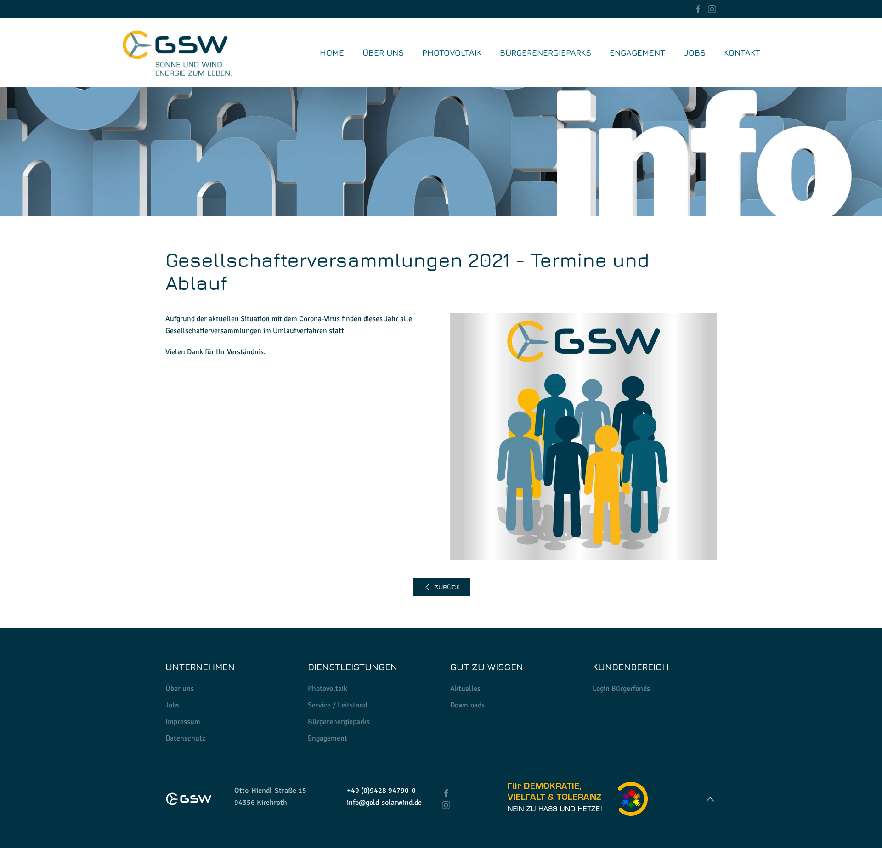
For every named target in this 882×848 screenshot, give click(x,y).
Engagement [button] (637, 52)
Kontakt (742, 52)
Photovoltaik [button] (451, 52)
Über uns (383, 52)
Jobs (172, 705)
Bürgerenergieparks (545, 52)
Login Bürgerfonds (621, 688)
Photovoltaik (327, 688)
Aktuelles (465, 688)
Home (332, 52)
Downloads (467, 705)
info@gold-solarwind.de (384, 802)
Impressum (182, 721)
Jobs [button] (695, 52)
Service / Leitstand (337, 705)
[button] (710, 799)
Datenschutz (185, 738)
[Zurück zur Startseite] (176, 52)
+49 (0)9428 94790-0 (381, 790)
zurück (447, 587)
